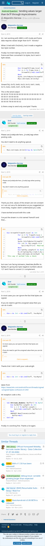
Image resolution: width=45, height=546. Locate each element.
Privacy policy (28, 525)
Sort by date (17, 116)
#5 (43, 335)
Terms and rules (16, 525)
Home (4, 527)
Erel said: (6, 177)
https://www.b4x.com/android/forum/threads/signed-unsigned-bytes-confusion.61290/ (22, 388)
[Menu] (3, 3)
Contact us (5, 525)
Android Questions (15, 469)
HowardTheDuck (11, 481)
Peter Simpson (10, 454)
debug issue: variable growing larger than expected (23, 477)
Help (36, 525)
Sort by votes (27, 116)
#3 (43, 172)
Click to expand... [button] (22, 196)
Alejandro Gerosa (12, 18)
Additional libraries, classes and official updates (23, 455)
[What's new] (42, 3)
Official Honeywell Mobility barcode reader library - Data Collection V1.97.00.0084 (24, 449)
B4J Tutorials (14, 493)
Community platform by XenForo (20, 531)
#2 (43, 130)
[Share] (39, 34)
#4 (43, 291)
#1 (43, 34)
